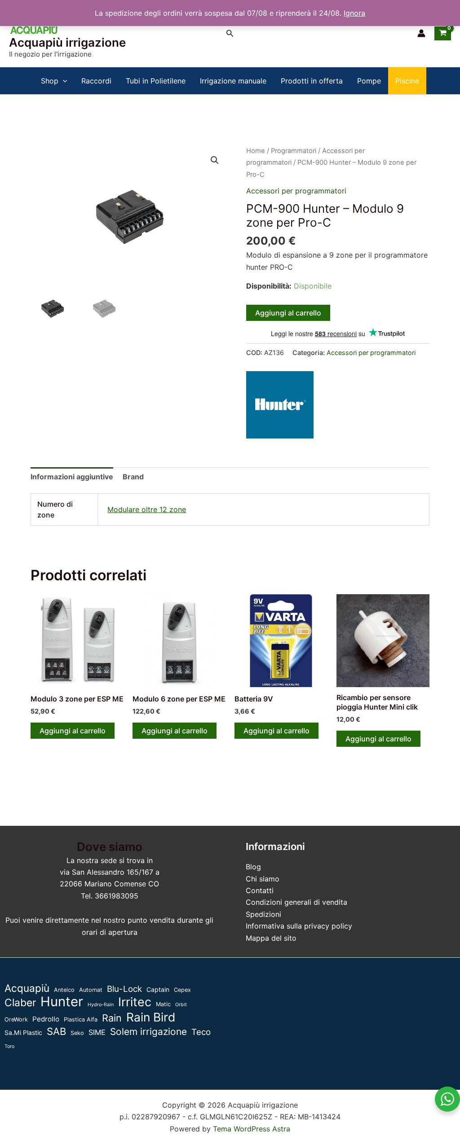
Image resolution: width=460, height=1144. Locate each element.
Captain (157, 989)
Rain (112, 1018)
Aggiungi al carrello (288, 312)
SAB (56, 1031)
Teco (201, 1032)
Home (255, 151)
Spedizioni (263, 914)
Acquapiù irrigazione (67, 42)
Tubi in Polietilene (156, 80)
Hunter (61, 1002)
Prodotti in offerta (312, 80)
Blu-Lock (124, 989)
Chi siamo (262, 878)
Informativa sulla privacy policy (299, 925)
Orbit (181, 1005)
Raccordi (96, 80)
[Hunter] (280, 404)
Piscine (407, 80)
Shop (49, 80)
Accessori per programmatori (296, 190)
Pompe (369, 80)
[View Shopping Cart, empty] (442, 33)
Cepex (182, 989)
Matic (163, 1004)
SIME (97, 1032)
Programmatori (293, 151)
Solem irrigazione (148, 1031)
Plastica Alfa (80, 1019)
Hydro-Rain (101, 1005)
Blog (253, 866)
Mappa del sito (271, 938)
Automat (90, 989)
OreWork (16, 1019)
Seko (77, 1033)
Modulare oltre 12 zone (146, 509)
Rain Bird (150, 1017)
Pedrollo (45, 1019)
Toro (9, 1046)
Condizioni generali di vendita (296, 902)
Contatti (260, 890)
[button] (230, 33)
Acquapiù (26, 988)
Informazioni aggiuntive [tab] (72, 476)
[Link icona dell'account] (421, 33)
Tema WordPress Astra (251, 1128)
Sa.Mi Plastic (23, 1032)
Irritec (134, 1002)
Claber (20, 1002)
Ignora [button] (354, 13)
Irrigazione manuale (233, 80)
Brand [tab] (133, 476)
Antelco (64, 989)
